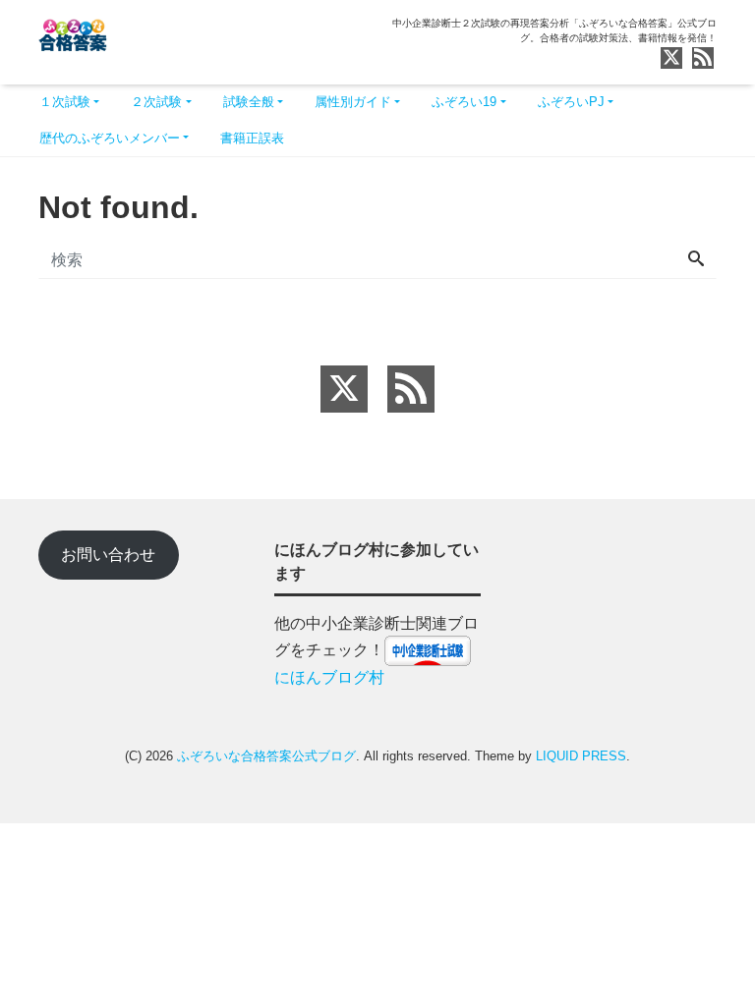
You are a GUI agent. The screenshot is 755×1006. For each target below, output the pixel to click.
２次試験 (156, 101)
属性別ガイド (353, 101)
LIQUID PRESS (581, 756)
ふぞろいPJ (571, 101)
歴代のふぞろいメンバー (109, 138)
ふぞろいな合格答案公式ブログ (266, 756)
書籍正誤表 (252, 138)
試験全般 (248, 101)
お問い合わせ (108, 554)
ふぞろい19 (464, 101)
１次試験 (64, 101)
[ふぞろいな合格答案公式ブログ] (73, 33)
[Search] (696, 260)
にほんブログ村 (329, 677)
